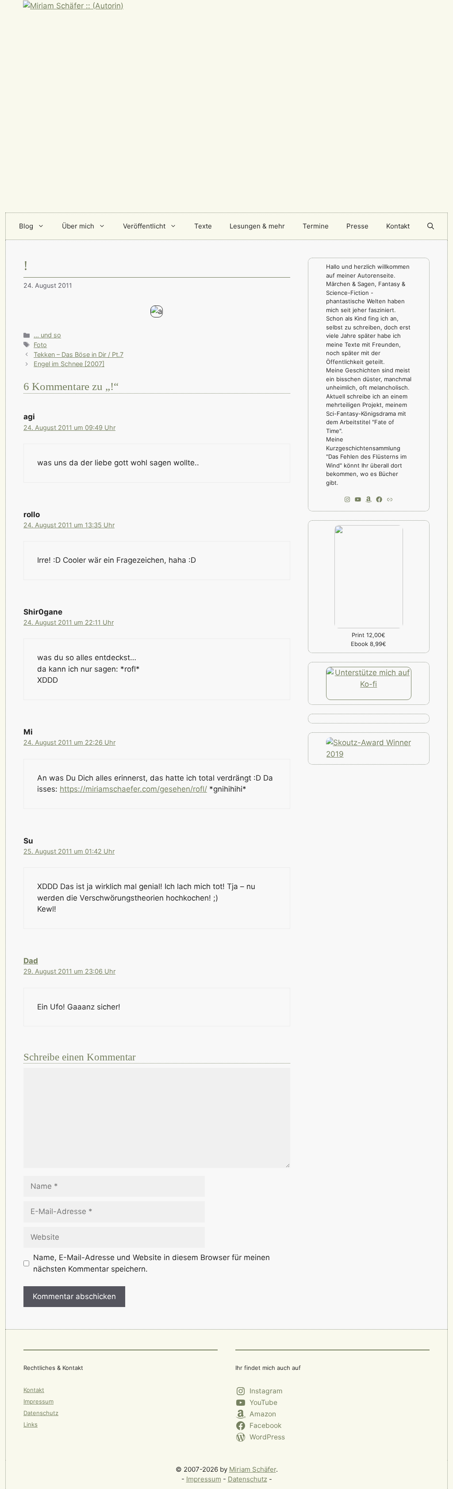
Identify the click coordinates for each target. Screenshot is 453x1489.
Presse (357, 226)
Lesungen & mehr (257, 226)
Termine (316, 226)
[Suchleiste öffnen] (430, 226)
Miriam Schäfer (252, 1469)
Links (30, 1424)
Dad (30, 960)
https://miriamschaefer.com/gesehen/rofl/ (133, 789)
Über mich (78, 226)
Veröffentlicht (144, 226)
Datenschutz (40, 1412)
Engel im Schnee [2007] (69, 363)
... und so (47, 335)
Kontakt (398, 226)
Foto (40, 344)
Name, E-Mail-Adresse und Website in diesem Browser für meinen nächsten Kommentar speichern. (151, 1263)
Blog (26, 226)
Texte (203, 226)
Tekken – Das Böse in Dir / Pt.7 (78, 354)
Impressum (38, 1401)
